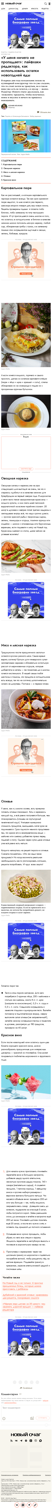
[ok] (31, 1440)
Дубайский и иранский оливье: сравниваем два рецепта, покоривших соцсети (25, 1296)
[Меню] (2, 3)
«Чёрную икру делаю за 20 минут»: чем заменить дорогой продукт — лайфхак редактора (24, 1306)
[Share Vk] (17, 1505)
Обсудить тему (45, 112)
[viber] (35, 1440)
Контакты (48, 1475)
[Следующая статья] (26, 1425)
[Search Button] (45, 3)
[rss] (11, 1440)
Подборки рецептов (14, 52)
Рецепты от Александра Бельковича (17, 116)
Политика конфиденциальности (32, 1475)
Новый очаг (14, 3)
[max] (40, 1440)
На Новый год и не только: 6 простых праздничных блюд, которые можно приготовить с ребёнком (23, 1286)
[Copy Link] (35, 1505)
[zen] (26, 1440)
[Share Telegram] (29, 1505)
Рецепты (4, 52)
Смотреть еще (26, 469)
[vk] (16, 1440)
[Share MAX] (23, 1505)
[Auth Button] (49, 3)
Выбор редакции (35, 116)
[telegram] (21, 1440)
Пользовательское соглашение (9, 1475)
